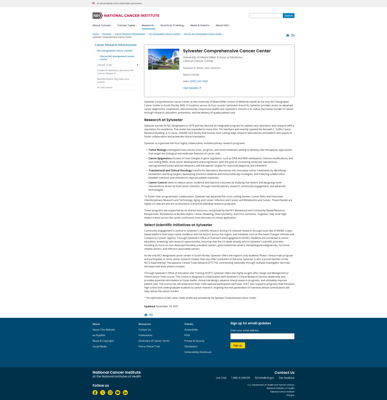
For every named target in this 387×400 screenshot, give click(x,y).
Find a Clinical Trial (149, 346)
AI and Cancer (105, 87)
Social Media (100, 346)
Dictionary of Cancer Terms (154, 340)
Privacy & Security (194, 340)
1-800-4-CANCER (240, 377)
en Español (99, 335)
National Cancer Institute (282, 391)
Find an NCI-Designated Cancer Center (117, 58)
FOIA (187, 335)
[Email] (292, 35)
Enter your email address (244, 330)
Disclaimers (190, 346)
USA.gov (290, 395)
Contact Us (144, 329)
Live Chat (221, 377)
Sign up (237, 345)
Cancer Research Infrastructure (116, 45)
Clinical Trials (104, 64)
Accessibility (191, 329)
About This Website (104, 329)
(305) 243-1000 (199, 81)
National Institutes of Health (280, 388)
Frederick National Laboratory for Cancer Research (115, 72)
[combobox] (266, 15)
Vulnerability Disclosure (197, 352)
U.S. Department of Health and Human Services (270, 384)
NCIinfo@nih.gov (264, 377)
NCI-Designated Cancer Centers (115, 50)
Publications (145, 335)
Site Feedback (286, 377)
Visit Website (190, 88)
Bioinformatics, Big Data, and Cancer (113, 80)
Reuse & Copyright (103, 340)
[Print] (287, 35)
